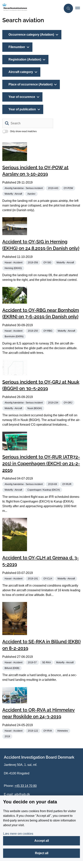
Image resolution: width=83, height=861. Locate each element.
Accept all (41, 840)
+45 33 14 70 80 (25, 785)
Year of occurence (21, 96)
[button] (79, 8)
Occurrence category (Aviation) (31, 34)
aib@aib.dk (22, 794)
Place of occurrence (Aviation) (30, 84)
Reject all (41, 853)
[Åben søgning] (68, 8)
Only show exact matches (23, 131)
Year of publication (22, 109)
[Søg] (7, 123)
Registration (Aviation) (24, 59)
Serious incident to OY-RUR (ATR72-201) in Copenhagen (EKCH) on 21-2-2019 (41, 463)
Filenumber (16, 47)
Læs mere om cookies (18, 833)
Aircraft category (20, 72)
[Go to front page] (30, 8)
